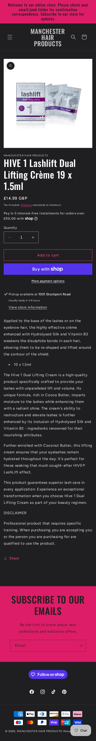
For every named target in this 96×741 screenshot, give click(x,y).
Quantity (10, 228)
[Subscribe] (80, 645)
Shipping (26, 205)
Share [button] (14, 558)
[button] (9, 37)
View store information (28, 307)
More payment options (48, 281)
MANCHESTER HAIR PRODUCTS (40, 731)
